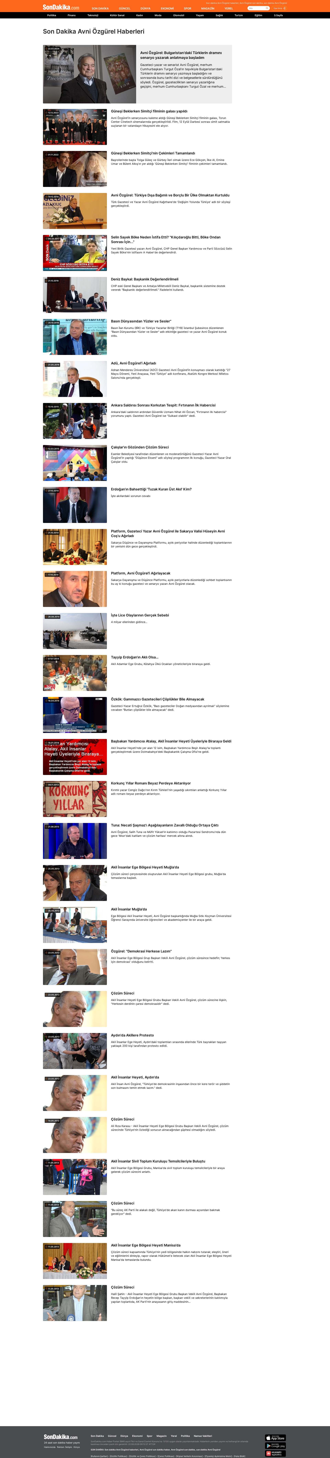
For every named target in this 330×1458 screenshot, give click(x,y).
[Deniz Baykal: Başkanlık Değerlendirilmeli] (75, 295)
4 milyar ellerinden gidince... (129, 622)
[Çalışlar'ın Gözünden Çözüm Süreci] (75, 463)
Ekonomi (137, 1435)
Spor (149, 1435)
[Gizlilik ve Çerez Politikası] (142, 1456)
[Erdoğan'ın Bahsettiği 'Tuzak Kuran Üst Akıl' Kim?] (75, 505)
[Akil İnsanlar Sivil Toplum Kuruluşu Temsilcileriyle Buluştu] (75, 1177)
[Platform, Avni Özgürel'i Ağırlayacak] (75, 589)
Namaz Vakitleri (203, 1435)
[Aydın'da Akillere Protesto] (75, 1051)
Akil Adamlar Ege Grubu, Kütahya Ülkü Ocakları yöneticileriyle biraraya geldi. (161, 664)
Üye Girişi (278, 8)
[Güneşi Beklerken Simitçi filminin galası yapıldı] (75, 127)
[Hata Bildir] (239, 1456)
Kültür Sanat (117, 15)
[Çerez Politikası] (166, 1456)
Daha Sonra (172, 26)
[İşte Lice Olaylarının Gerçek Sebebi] (75, 631)
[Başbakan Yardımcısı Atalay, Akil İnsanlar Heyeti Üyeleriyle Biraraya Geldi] (75, 757)
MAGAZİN (207, 8)
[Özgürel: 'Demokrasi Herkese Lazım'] (75, 967)
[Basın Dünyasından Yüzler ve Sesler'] (75, 337)
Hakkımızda (50, 1447)
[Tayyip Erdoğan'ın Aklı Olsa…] (75, 673)
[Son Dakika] (61, 7)
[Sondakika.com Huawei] (275, 1453)
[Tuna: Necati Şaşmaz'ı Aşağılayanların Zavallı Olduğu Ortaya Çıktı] (75, 841)
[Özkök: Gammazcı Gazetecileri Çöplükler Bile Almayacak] (75, 715)
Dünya (124, 1435)
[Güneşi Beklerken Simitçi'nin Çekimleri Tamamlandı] (75, 169)
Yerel (174, 1435)
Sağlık (219, 15)
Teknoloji (92, 15)
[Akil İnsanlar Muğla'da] (75, 925)
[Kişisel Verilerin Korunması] (189, 1456)
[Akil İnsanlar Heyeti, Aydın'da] (75, 1093)
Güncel (112, 1435)
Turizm (239, 15)
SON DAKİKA (100, 8)
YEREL (228, 8)
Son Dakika (97, 1435)
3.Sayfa (278, 15)
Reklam (60, 1447)
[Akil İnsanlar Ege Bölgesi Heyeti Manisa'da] (75, 1261)
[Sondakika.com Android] (275, 1445)
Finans (72, 15)
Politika (51, 15)
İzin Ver (194, 26)
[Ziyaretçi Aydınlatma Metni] (218, 1456)
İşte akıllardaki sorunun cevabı (130, 496)
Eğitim (258, 15)
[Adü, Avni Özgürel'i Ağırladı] (75, 379)
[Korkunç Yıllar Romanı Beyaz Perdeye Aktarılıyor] (75, 799)
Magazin (162, 1435)
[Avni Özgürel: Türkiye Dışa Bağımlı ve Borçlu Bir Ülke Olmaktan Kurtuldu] (75, 211)
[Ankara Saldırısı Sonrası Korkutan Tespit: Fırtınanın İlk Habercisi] (75, 421)
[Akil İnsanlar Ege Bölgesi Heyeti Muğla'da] (75, 883)
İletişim (68, 1447)
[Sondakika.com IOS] (275, 1437)
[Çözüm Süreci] (75, 1009)
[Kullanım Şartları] (99, 1456)
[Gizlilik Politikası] (118, 1456)
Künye (77, 1447)
